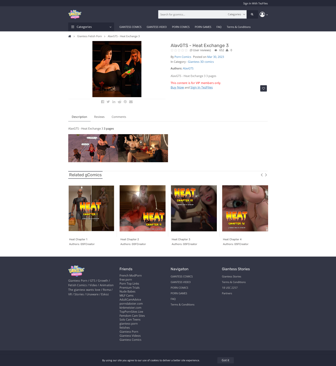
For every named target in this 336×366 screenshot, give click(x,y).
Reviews (99, 117)
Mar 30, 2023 (215, 57)
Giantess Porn (129, 332)
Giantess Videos (130, 336)
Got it (225, 360)
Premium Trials (130, 288)
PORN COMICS (181, 27)
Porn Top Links (129, 284)
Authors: (176, 68)
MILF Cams (127, 295)
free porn (126, 279)
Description (79, 117)
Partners (227, 293)
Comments (119, 117)
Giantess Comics (130, 340)
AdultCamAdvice (130, 299)
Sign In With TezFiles (255, 3)
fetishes (125, 328)
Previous (261, 174)
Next (266, 174)
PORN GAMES (203, 27)
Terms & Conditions (239, 27)
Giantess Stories (231, 276)
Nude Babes (127, 291)
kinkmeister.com (130, 308)
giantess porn (129, 323)
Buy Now (177, 87)
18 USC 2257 (230, 287)
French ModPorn (131, 275)
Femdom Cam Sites (132, 316)
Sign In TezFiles (201, 87)
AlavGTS (188, 68)
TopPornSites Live (131, 312)
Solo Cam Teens (130, 319)
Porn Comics (182, 57)
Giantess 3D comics (201, 62)
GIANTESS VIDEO (157, 27)
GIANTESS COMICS (130, 27)
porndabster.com (131, 303)
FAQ (219, 27)
